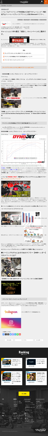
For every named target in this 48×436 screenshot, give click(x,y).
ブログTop (3, 5)
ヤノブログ (9, 5)
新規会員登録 (27, 401)
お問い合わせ (38, 406)
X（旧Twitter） (29, 416)
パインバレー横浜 (17, 401)
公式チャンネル (17, 416)
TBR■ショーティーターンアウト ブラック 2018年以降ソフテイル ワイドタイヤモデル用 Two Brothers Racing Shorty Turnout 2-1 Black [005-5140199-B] (23, 113)
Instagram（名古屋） (30, 421)
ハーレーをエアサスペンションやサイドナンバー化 (20, 87)
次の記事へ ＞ (39, 340)
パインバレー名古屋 (18, 402)
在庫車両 (15, 406)
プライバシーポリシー (40, 408)
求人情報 (24, 393)
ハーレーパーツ (43, 19)
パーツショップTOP (29, 402)
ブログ (3, 413)
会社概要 (38, 401)
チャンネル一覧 (17, 415)
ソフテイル (20, 19)
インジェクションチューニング (36, 127)
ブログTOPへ (24, 340)
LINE (27, 418)
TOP (3, 399)
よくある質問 (38, 405)
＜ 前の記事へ (9, 340)
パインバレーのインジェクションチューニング (14, 59)
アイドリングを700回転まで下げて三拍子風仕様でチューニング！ (19, 56)
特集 (3, 415)
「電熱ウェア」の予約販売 (18, 44)
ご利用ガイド (27, 406)
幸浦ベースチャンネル (18, 418)
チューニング (26, 19)
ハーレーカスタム (34, 19)
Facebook (28, 415)
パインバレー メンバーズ (40, 403)
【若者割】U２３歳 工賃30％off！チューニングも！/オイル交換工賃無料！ (22, 278)
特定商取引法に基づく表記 (30, 408)
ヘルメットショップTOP (30, 404)
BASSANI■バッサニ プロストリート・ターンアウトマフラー (18, 131)
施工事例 (15, 404)
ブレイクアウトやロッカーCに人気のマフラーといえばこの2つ (18, 53)
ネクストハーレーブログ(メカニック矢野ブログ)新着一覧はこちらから (21, 249)
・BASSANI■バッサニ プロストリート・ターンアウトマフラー (19, 74)
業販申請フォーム (28, 410)
